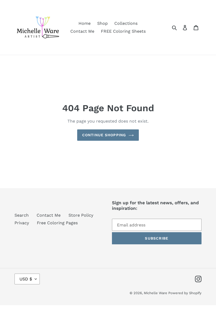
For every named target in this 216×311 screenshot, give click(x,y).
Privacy (21, 222)
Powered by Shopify (185, 293)
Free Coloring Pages (57, 222)
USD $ (25, 278)
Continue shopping (104, 135)
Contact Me (49, 215)
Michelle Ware (156, 293)
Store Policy (80, 215)
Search (21, 215)
